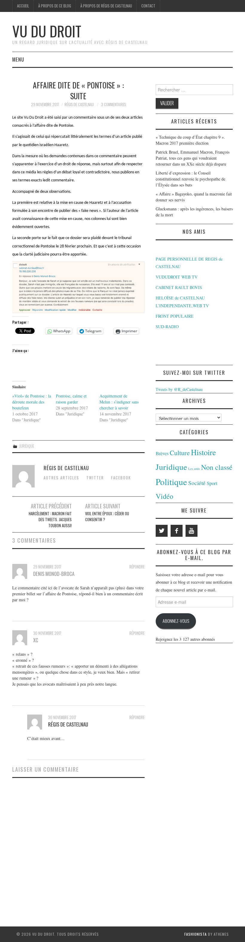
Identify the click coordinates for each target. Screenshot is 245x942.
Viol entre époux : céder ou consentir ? (107, 516)
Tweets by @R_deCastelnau (179, 389)
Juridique (26, 446)
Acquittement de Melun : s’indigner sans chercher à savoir (119, 402)
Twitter (95, 478)
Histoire (203, 452)
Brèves (162, 453)
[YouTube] (191, 531)
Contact (148, 6)
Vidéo (164, 496)
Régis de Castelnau (79, 104)
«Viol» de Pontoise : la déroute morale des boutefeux (31, 402)
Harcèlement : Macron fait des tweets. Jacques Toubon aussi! (50, 519)
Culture (180, 452)
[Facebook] (177, 531)
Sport (212, 483)
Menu (18, 59)
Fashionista (195, 934)
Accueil (23, 6)
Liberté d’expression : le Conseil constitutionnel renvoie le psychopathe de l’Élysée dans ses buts (190, 179)
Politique (171, 481)
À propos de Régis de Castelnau (106, 6)
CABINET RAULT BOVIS (179, 287)
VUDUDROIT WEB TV (176, 277)
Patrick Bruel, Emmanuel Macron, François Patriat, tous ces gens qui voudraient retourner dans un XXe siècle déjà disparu (192, 158)
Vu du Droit (46, 31)
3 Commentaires (113, 104)
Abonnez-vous (176, 620)
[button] (78, 287)
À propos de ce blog (54, 6)
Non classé (216, 467)
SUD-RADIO (167, 326)
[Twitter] (162, 531)
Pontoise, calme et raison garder (71, 399)
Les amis (194, 469)
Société (197, 483)
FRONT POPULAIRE (175, 316)
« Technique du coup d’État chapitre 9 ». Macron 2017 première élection (190, 140)
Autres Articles (61, 478)
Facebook (121, 478)
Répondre (137, 567)
